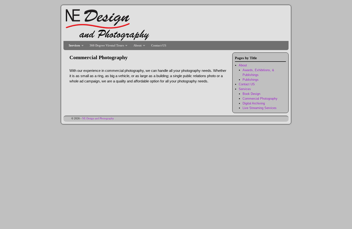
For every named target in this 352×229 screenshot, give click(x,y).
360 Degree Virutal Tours (105, 47)
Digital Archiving (254, 103)
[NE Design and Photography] (176, 24)
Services (73, 47)
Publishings (251, 79)
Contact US (158, 45)
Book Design (251, 94)
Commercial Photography (260, 98)
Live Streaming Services (260, 108)
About (136, 47)
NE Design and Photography (98, 118)
